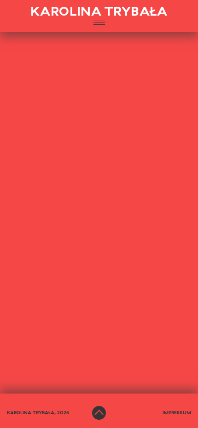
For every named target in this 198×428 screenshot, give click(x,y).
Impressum (177, 413)
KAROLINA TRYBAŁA (99, 12)
